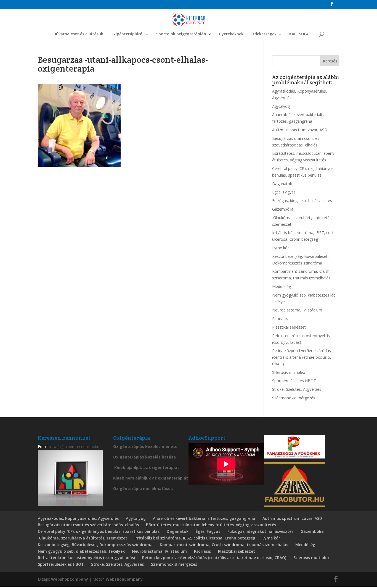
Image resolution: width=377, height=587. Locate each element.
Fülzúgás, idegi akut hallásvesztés (302, 200)
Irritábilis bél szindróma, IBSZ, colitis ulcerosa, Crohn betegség (194, 538)
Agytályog (281, 106)
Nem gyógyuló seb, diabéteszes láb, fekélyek (81, 551)
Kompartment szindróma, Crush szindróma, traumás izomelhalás (224, 544)
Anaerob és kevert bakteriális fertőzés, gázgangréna (204, 518)
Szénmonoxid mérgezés (293, 397)
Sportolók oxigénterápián (181, 34)
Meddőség (281, 286)
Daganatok (282, 183)
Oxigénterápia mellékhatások (143, 488)
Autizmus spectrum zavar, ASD (299, 129)
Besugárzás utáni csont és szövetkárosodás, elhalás (88, 524)
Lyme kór (280, 247)
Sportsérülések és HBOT (294, 380)
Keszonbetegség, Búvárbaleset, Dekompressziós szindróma (95, 544)
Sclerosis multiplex (288, 372)
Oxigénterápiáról (127, 34)
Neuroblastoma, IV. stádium (297, 310)
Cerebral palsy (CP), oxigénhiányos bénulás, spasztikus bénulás (99, 531)
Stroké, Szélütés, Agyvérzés (296, 389)
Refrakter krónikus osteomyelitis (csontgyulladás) (86, 557)
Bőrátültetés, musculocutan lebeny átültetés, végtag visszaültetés (211, 524)
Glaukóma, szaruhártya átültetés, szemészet (82, 538)
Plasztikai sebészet (289, 327)
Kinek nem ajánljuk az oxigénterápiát (150, 478)
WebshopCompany (69, 579)
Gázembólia (282, 209)
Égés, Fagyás (284, 192)
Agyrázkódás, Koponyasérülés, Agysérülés (78, 518)
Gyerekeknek (231, 34)
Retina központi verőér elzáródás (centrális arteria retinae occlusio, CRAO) (301, 357)
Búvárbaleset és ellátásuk (78, 34)
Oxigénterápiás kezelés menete (145, 446)
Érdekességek (264, 34)
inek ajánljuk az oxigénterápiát (148, 467)
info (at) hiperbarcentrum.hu (74, 446)
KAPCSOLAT (300, 34)
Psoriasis (280, 318)
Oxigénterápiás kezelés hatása (144, 457)
